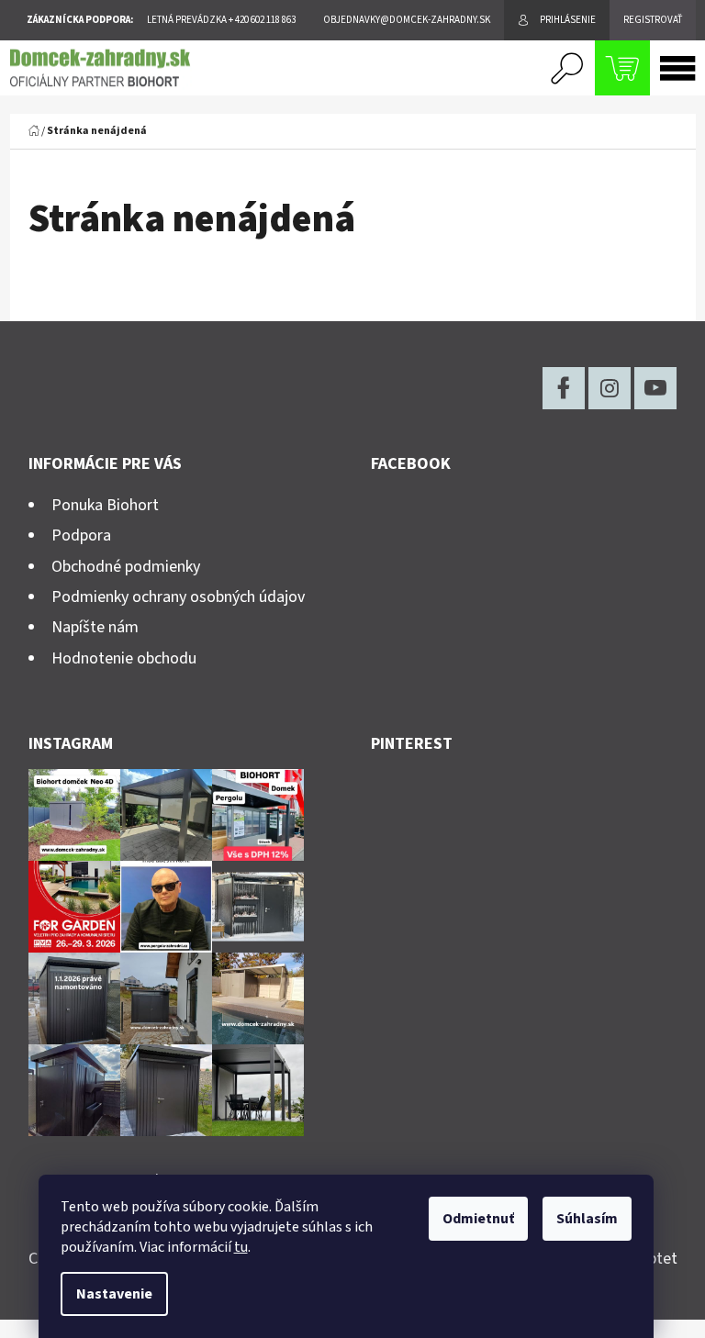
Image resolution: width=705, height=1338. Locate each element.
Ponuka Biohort (105, 505)
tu (241, 1247)
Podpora (81, 535)
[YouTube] (655, 388)
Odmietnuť (478, 1219)
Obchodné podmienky (125, 566)
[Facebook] (564, 388)
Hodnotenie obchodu (123, 658)
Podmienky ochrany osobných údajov (178, 596)
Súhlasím (587, 1219)
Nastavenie (114, 1294)
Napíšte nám (95, 627)
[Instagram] (609, 388)
